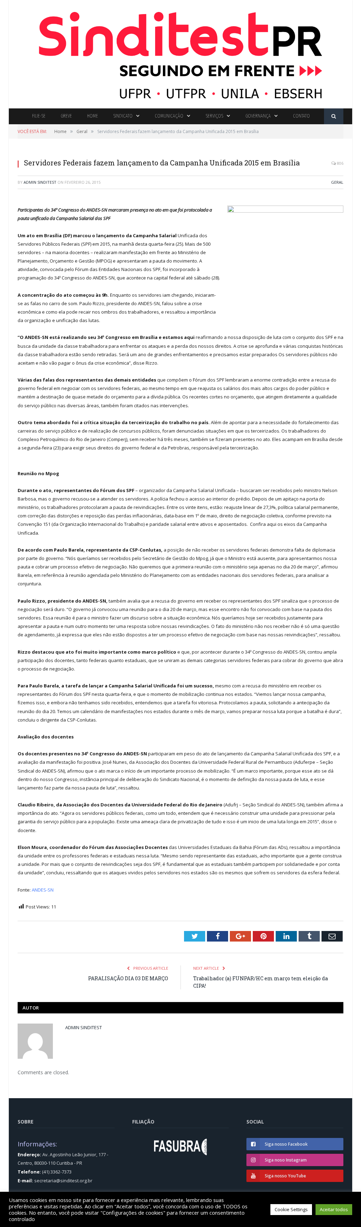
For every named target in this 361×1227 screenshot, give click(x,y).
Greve (66, 116)
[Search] (333, 116)
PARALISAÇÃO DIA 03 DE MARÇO (128, 978)
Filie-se (38, 116)
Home (92, 116)
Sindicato (123, 116)
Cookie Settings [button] (291, 1209)
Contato (301, 116)
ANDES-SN (43, 890)
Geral (337, 182)
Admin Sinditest (40, 182)
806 (339, 163)
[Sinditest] (180, 53)
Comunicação (169, 116)
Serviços (214, 116)
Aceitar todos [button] (334, 1209)
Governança (258, 116)
